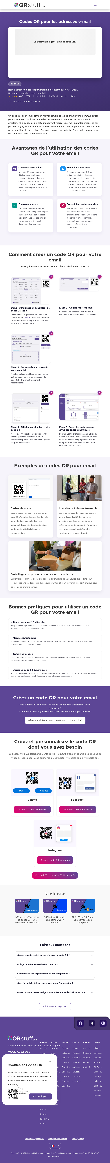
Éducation (76, 1072)
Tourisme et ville (79, 1077)
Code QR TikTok (69, 1072)
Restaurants (77, 1048)
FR (56, 1146)
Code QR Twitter (69, 1058)
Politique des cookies (57, 1139)
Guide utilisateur (47, 1105)
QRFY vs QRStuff (101, 1067)
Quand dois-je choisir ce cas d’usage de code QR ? (43, 955)
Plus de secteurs (79, 1081)
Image (53, 1053)
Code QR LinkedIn (70, 1062)
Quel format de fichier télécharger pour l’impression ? (45, 983)
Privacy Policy (78, 1139)
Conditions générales (34, 1139)
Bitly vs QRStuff (101, 1048)
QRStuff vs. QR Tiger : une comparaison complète (83, 920)
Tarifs (42, 1053)
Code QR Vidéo (58, 1100)
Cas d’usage (88, 1048)
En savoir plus (40, 1096)
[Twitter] (92, 1023)
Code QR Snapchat (70, 1067)
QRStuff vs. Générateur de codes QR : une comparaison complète (27, 920)
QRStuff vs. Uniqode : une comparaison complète (55, 920)
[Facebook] (80, 1023)
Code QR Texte (58, 1091)
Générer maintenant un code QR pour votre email (54, 720)
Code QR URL (57, 1048)
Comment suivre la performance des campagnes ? (43, 974)
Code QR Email (57, 1077)
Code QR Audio (58, 1095)
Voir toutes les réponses (55, 1006)
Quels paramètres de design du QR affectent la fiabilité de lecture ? (52, 992)
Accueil (11, 102)
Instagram (66, 1053)
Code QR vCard (58, 1067)
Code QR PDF (57, 1058)
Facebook (66, 1048)
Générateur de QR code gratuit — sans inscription (34, 1046)
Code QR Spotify (69, 1081)
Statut (43, 1124)
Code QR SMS (57, 1086)
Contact (43, 1110)
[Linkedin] (103, 1023)
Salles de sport (79, 1067)
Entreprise (87, 1058)
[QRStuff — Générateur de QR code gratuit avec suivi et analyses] (28, 4)
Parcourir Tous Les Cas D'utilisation (53, 875)
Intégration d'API (47, 1119)
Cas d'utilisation (25, 102)
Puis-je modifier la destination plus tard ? (38, 964)
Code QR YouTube (70, 1077)
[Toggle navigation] (95, 4)
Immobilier (77, 1062)
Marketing (76, 1053)
